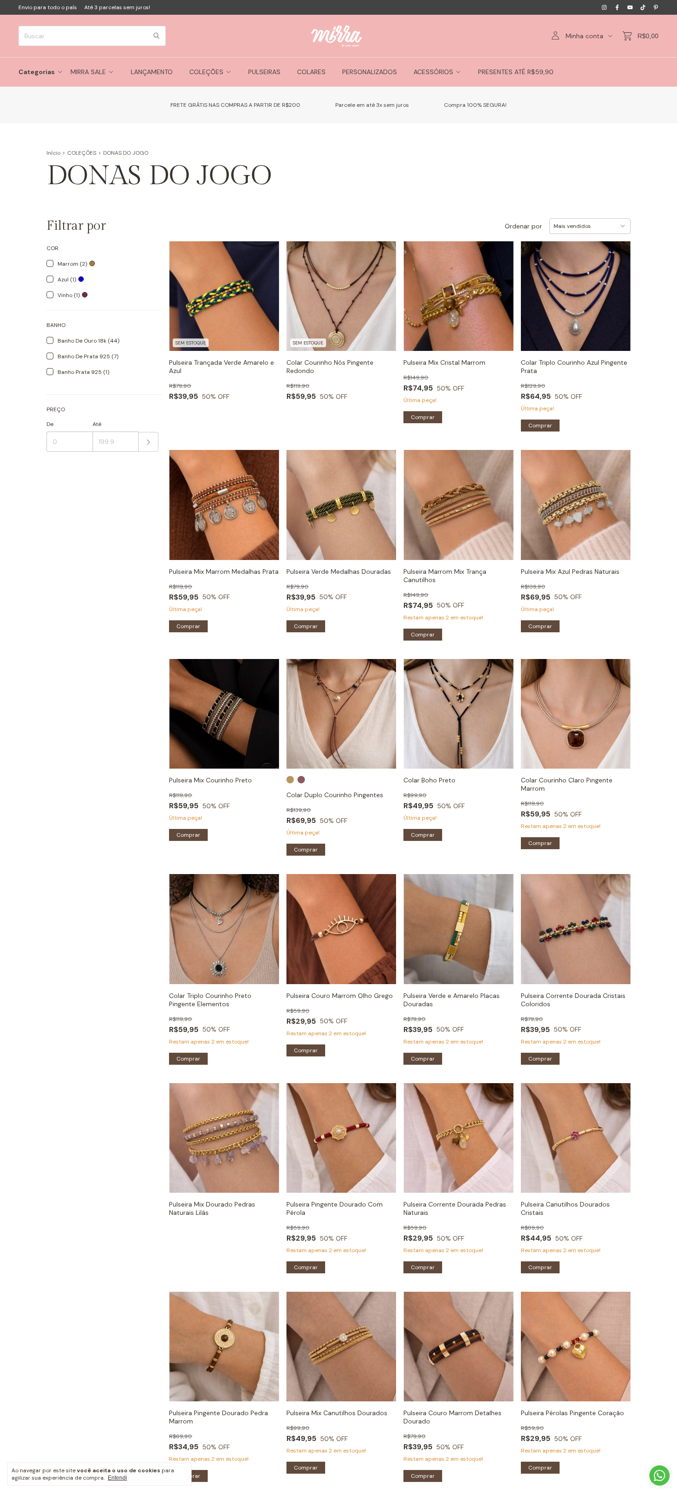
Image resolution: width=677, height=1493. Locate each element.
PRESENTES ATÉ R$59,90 (516, 72)
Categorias (36, 72)
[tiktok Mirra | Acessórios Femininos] (643, 7)
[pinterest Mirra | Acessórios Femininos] (656, 7)
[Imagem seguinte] (500, 499)
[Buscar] (156, 36)
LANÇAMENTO (152, 72)
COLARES (311, 72)
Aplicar (148, 442)
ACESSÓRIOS (433, 72)
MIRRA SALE (88, 72)
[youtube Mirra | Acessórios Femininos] (630, 7)
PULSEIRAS (264, 72)
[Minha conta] (555, 36)
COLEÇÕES (206, 72)
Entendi (117, 1478)
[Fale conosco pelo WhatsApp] (659, 1475)
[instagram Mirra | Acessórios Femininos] (604, 7)
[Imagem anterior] (417, 499)
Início (53, 153)
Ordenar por (523, 226)
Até (97, 424)
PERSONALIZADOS (369, 72)
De (50, 424)
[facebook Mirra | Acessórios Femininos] (617, 7)
